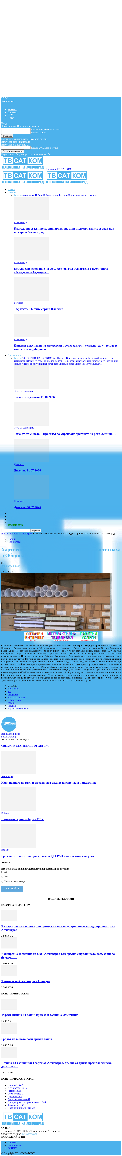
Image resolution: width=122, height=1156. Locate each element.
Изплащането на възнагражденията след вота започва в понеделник (48, 782)
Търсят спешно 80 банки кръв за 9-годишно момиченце (39, 1014)
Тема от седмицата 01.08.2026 (34, 397)
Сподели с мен (66, 363)
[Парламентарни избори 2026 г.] (18, 810)
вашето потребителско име (45, 129)
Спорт (78, 363)
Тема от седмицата (91, 363)
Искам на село (35, 361)
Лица (45, 361)
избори (11, 702)
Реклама (12, 112)
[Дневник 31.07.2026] (31, 461)
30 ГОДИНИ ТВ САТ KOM (37, 358)
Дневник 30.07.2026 (27, 507)
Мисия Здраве (56, 361)
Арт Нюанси (59, 358)
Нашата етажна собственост (89, 361)
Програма (13, 522)
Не (5, 876)
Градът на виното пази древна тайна (26, 1039)
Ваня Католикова (10, 566)
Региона (63, 195)
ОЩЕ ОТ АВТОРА (38, 745)
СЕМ (10, 115)
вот (9, 691)
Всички (18, 195)
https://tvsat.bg (8, 736)
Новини (12, 192)
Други (100, 358)
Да (5, 871)
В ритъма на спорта (76, 358)
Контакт (12, 109)
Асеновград (28, 195)
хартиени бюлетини (18, 708)
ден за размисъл (16, 697)
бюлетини (13, 688)
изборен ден (14, 700)
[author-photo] (9, 731)
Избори (39, 195)
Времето (12, 516)
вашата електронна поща (44, 147)
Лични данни (15, 1145)
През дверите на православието (41, 363)
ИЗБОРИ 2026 (15, 513)
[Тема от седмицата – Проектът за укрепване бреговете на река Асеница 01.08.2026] (31, 424)
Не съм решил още (14, 881)
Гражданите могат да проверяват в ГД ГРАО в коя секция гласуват (47, 856)
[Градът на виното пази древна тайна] (9, 1032)
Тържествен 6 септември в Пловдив (38, 309)
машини (12, 705)
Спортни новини (77, 195)
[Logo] (23, 184)
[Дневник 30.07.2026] (31, 498)
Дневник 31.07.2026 (27, 470)
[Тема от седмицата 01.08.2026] (31, 388)
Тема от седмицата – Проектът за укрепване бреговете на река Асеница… (65, 433)
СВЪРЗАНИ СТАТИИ (14, 745)
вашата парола (38, 132)
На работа (69, 361)
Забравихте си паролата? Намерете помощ (24, 139)
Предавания (14, 355)
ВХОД (11, 118)
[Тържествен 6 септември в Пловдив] (31, 300)
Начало (11, 189)
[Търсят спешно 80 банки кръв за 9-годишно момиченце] (9, 1008)
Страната (92, 195)
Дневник (92, 358)
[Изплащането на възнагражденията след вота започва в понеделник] (18, 773)
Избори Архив (51, 195)
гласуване (13, 694)
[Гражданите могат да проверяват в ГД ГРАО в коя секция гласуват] (18, 847)
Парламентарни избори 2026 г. (22, 819)
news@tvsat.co (29, 1134)
